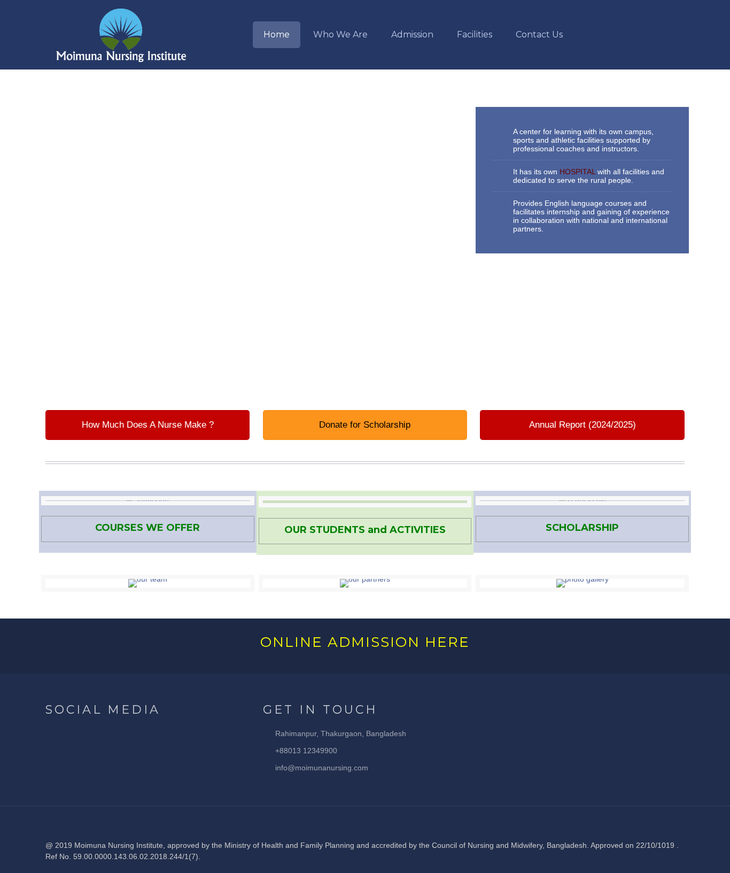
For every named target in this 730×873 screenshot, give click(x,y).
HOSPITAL (577, 171)
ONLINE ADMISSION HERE (365, 642)
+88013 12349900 (306, 750)
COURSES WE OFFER (147, 528)
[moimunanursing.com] (121, 34)
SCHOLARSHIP (582, 528)
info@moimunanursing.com (321, 767)
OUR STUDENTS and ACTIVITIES (365, 530)
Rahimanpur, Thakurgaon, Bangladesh (340, 733)
